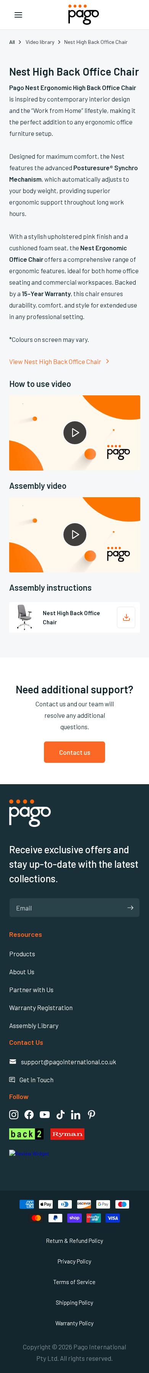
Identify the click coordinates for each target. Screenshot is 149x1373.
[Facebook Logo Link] (29, 1114)
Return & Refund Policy (74, 1240)
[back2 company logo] (26, 1134)
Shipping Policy (74, 1302)
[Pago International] (30, 813)
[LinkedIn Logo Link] (75, 1114)
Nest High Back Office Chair (62, 361)
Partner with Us (31, 989)
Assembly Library (33, 1025)
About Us (21, 971)
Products (22, 953)
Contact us (74, 752)
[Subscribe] (130, 908)
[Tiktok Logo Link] (60, 1114)
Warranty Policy (74, 1323)
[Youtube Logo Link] (45, 1114)
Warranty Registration (41, 1007)
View (16, 361)
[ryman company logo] (95, 1134)
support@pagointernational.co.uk (62, 1061)
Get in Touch (31, 1079)
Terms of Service (74, 1281)
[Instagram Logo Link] (13, 1114)
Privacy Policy (74, 1261)
